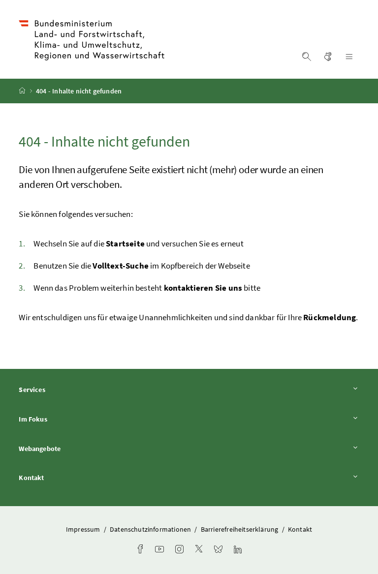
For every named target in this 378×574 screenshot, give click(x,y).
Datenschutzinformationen (151, 529)
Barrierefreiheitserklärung (240, 529)
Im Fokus (60, 418)
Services (59, 389)
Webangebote (67, 448)
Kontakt (58, 477)
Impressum (84, 529)
